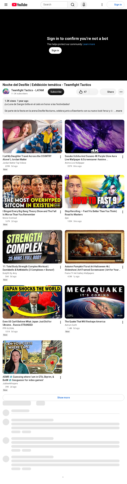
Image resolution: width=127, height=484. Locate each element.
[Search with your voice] (84, 4)
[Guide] (6, 5)
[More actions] (121, 92)
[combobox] (55, 5)
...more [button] (118, 110)
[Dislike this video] (93, 92)
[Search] (72, 4)
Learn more (89, 44)
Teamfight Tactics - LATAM (27, 90)
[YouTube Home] (19, 4)
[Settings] (102, 5)
